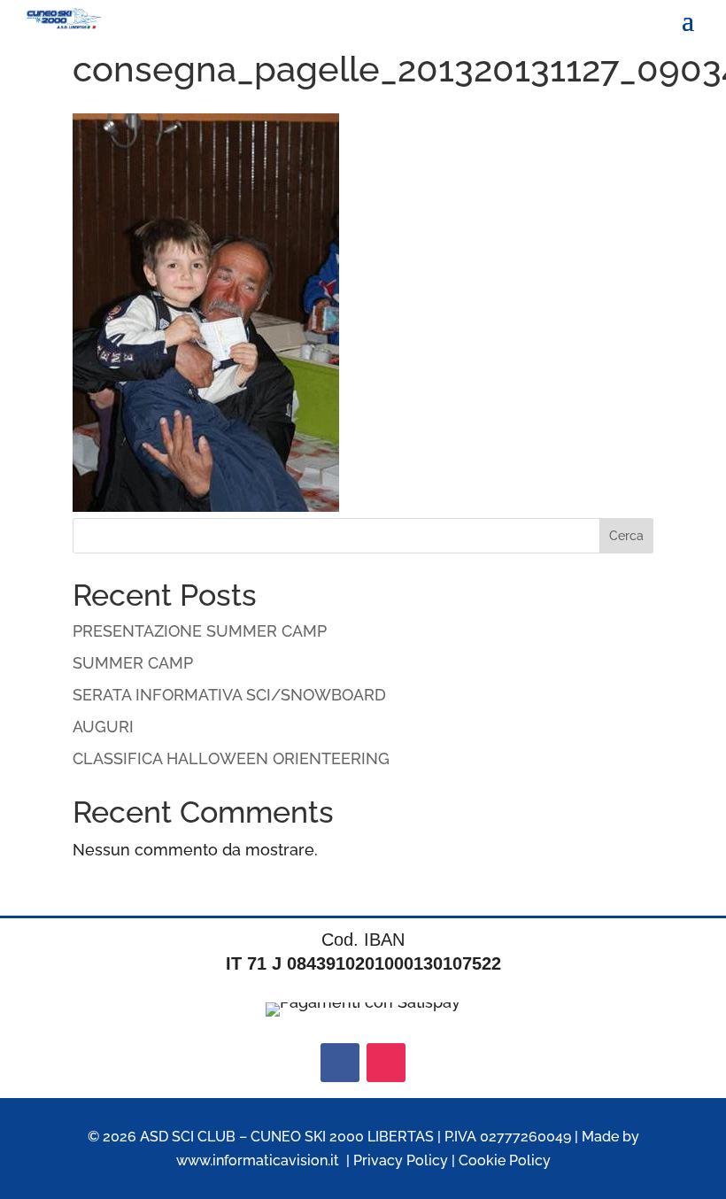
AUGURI (103, 726)
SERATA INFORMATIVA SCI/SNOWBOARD (229, 694)
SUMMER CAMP (133, 663)
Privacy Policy (400, 1160)
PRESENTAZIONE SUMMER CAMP (200, 631)
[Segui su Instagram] (386, 1062)
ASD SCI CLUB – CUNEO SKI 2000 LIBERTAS (287, 1136)
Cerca (626, 536)
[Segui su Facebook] (340, 1062)
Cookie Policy (505, 1160)
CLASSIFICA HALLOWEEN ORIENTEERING (231, 758)
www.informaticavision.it (257, 1160)
